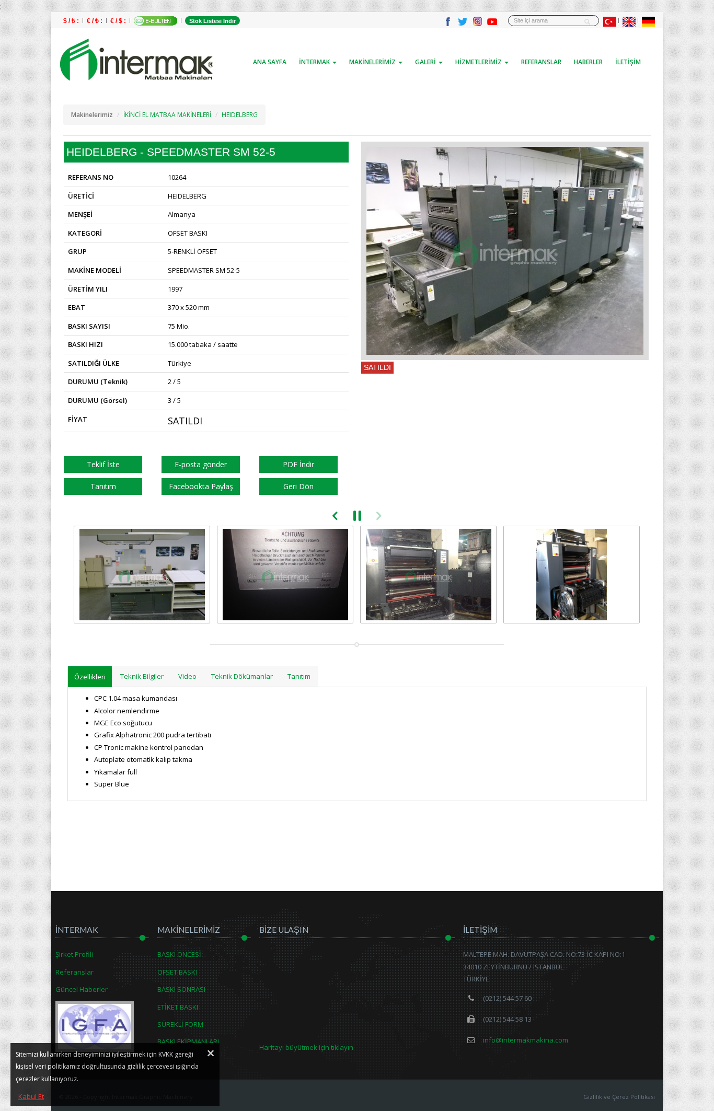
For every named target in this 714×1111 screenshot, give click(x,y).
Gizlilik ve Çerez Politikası (619, 1097)
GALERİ (426, 61)
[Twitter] (462, 21)
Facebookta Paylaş (201, 486)
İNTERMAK (315, 61)
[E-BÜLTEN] (155, 21)
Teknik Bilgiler (142, 676)
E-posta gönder (201, 464)
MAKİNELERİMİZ (373, 61)
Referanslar (74, 972)
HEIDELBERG (240, 114)
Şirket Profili (74, 954)
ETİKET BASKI (177, 1007)
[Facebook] (448, 21)
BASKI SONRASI (181, 989)
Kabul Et (31, 1096)
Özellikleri (90, 676)
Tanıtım (103, 486)
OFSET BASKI (177, 972)
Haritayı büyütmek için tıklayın (306, 1047)
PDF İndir (298, 464)
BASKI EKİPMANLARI (188, 1041)
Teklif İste (103, 464)
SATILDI (377, 367)
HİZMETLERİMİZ (479, 61)
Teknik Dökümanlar (242, 676)
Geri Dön (298, 486)
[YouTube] (492, 21)
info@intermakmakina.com (524, 1040)
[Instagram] (477, 21)
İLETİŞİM (628, 61)
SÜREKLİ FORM (180, 1024)
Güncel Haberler (81, 989)
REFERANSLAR (541, 61)
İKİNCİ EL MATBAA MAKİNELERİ (167, 114)
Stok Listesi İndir (212, 21)
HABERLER (588, 61)
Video (187, 676)
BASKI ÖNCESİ (179, 954)
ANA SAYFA (269, 61)
